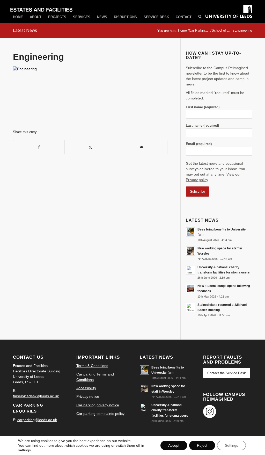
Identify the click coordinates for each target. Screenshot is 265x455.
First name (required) (202, 107)
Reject (202, 445)
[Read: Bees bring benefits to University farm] (190, 232)
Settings (231, 445)
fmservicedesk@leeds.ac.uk (36, 396)
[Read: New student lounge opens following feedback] (190, 288)
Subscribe (197, 191)
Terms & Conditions (92, 366)
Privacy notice (87, 396)
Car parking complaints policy (100, 413)
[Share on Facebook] (38, 147)
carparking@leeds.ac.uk (37, 420)
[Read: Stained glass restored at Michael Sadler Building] (190, 307)
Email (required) (199, 144)
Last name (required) (202, 125)
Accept (173, 445)
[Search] (200, 17)
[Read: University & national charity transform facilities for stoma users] (190, 270)
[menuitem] (18, 17)
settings (24, 450)
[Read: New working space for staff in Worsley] (190, 251)
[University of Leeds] (228, 16)
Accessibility (86, 388)
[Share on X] (90, 147)
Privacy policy (197, 180)
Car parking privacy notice (97, 405)
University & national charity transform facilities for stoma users (169, 410)
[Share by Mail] (141, 147)
